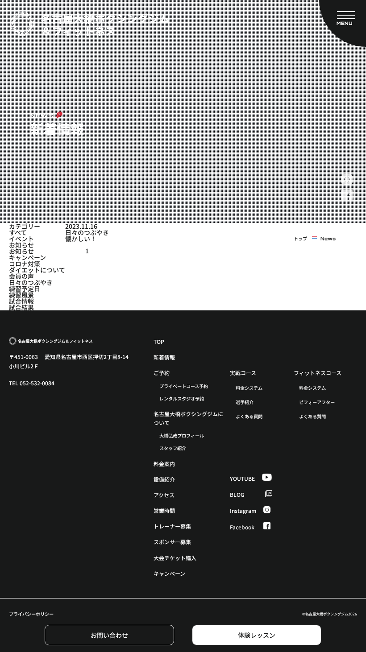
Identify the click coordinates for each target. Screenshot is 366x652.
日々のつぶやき (31, 282)
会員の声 (21, 276)
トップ (300, 238)
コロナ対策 (24, 263)
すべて (18, 232)
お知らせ (21, 245)
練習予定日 (24, 288)
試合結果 (21, 307)
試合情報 (21, 301)
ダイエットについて (37, 270)
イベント (21, 238)
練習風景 (21, 295)
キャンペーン (27, 257)
